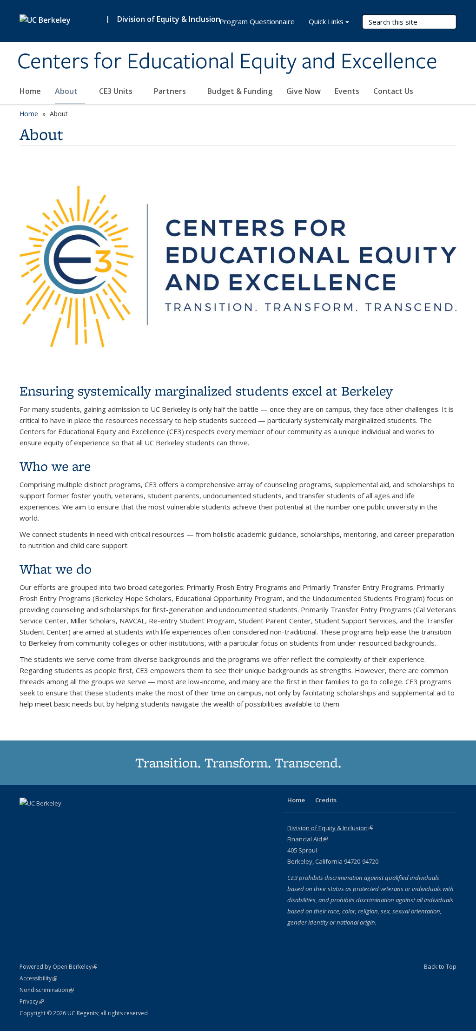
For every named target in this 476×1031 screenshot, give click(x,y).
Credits (326, 800)
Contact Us (393, 91)
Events (347, 91)
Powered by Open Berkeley (58, 967)
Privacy (32, 1001)
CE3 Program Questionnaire (250, 21)
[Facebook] (28, 819)
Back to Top (440, 966)
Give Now (303, 91)
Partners (171, 91)
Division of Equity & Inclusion (168, 19)
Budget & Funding (239, 91)
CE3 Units (116, 91)
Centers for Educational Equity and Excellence (227, 62)
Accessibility (38, 978)
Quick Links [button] (326, 21)
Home (30, 91)
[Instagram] (64, 819)
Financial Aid (307, 839)
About (67, 91)
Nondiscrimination (47, 990)
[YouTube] (46, 819)
